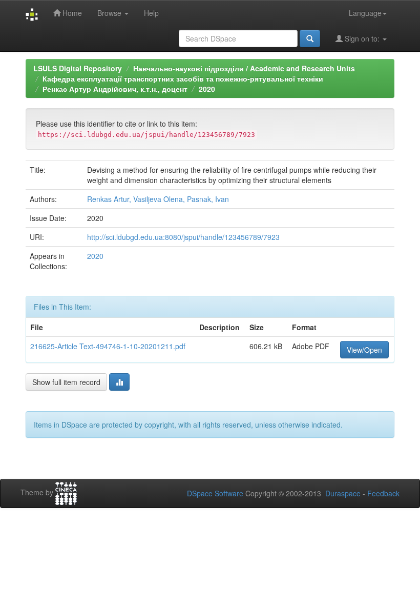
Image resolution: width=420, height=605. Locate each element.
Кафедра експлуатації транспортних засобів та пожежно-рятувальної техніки (183, 78)
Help (151, 13)
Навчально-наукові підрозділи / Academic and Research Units (244, 68)
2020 (207, 89)
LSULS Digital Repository (77, 68)
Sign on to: (362, 38)
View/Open (364, 350)
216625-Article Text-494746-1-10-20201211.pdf (107, 346)
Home (71, 13)
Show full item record (66, 382)
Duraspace (343, 493)
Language (365, 13)
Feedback (383, 493)
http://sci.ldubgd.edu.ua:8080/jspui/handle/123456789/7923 (183, 237)
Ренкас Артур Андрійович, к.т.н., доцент (115, 89)
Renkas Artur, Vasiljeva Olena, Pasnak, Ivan (158, 199)
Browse (110, 13)
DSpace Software (215, 493)
